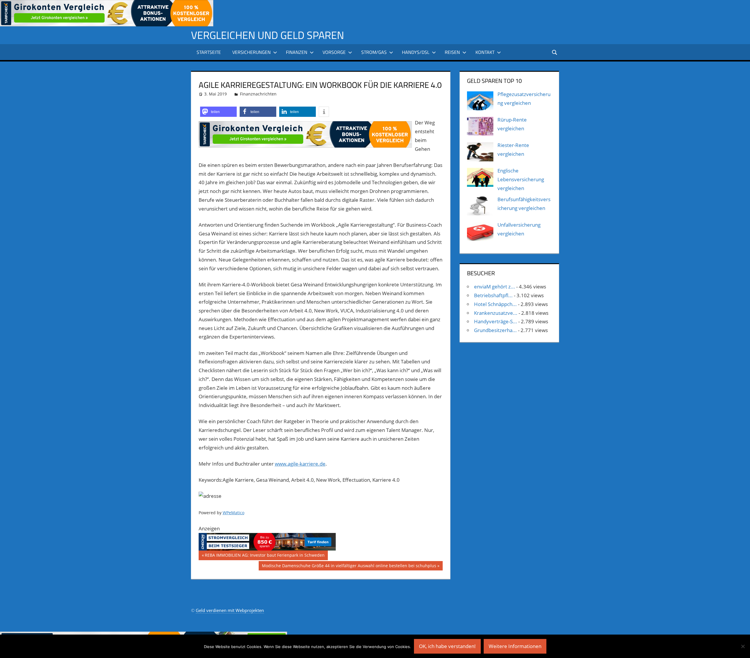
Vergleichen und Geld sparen (267, 35)
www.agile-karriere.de (300, 463)
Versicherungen (251, 52)
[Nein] (743, 646)
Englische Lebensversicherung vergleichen (520, 179)
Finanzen (296, 52)
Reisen (452, 52)
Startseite (209, 52)
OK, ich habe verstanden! (447, 646)
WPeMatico (233, 512)
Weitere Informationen (515, 646)
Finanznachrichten (258, 94)
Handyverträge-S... (495, 321)
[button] (218, 112)
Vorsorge (334, 52)
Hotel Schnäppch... (495, 304)
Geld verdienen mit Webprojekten (230, 610)
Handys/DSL (415, 52)
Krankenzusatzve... (495, 313)
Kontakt (485, 52)
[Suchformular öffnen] (555, 52)
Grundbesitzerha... (495, 330)
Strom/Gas (374, 52)
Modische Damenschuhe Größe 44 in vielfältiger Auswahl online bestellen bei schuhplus (349, 567)
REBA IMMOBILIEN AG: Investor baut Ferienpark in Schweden (264, 556)
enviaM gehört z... (494, 286)
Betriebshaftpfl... (493, 295)
